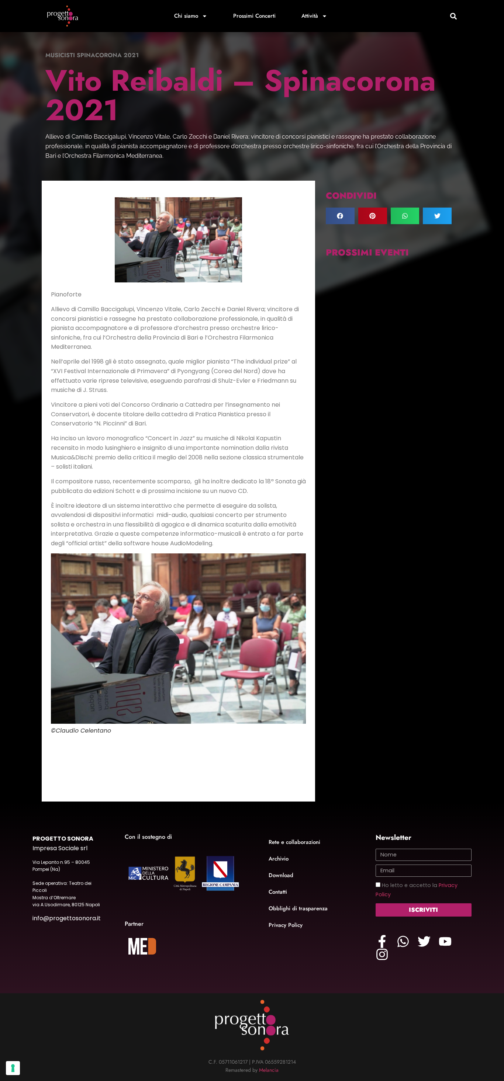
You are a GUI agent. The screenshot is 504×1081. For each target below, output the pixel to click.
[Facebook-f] (382, 941)
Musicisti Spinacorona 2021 (92, 55)
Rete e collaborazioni (294, 842)
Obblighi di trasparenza (298, 908)
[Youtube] (445, 941)
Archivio (279, 859)
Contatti (278, 892)
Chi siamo (186, 16)
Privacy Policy (286, 925)
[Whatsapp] (403, 941)
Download (281, 875)
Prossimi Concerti (254, 16)
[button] (453, 16)
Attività (309, 16)
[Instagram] (382, 954)
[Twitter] (424, 941)
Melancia (269, 1070)
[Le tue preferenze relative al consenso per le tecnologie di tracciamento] (13, 1068)
